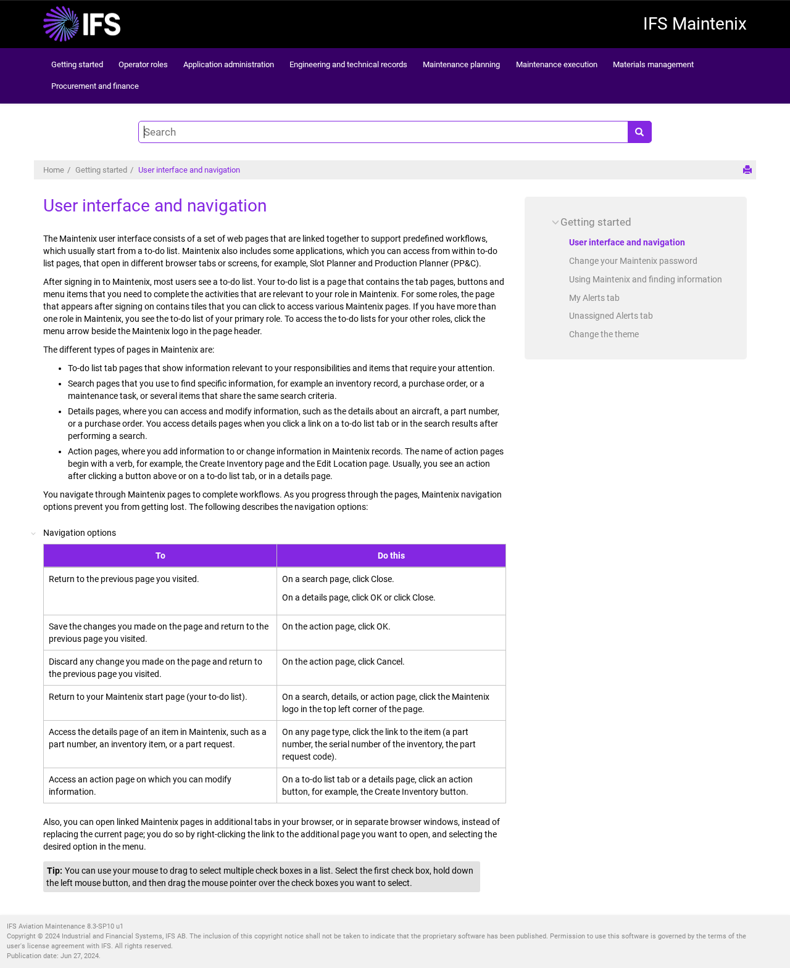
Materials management (653, 64)
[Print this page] (747, 169)
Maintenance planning (461, 64)
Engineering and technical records (348, 64)
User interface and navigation (189, 169)
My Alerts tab (594, 298)
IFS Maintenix (695, 24)
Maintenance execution (556, 64)
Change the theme (604, 334)
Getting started (77, 64)
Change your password (633, 261)
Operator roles (143, 64)
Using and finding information (645, 279)
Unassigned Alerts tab (611, 316)
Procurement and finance (95, 86)
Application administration (228, 64)
